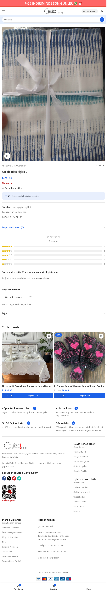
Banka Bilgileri (79, 506)
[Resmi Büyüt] (7, 156)
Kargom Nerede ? (90, 11)
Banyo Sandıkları (80, 456)
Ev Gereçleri (20, 165)
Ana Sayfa (6, 165)
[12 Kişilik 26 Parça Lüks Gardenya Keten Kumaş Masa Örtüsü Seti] (27, 357)
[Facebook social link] (10, 217)
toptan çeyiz (7, 551)
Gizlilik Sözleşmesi (81, 492)
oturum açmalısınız (40, 278)
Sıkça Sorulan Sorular (11, 523)
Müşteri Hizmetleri (10, 537)
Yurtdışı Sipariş (79, 501)
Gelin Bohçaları (80, 466)
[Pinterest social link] (17, 217)
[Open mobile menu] (3, 11)
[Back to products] (100, 165)
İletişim (76, 511)
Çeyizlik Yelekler (80, 471)
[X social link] (13, 217)
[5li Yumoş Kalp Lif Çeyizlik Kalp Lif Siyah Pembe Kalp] (79, 357)
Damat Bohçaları (81, 461)
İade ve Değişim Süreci (12, 532)
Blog (4, 542)
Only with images (13, 297)
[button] (27, 395)
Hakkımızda (78, 482)
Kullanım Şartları (80, 487)
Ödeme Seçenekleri (11, 527)
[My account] (102, 11)
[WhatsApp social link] (20, 217)
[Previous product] (96, 165)
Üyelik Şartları (79, 497)
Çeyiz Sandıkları (80, 447)
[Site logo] (53, 11)
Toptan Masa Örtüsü (11, 561)
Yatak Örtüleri (79, 451)
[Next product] (103, 165)
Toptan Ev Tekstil (10, 556)
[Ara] (102, 19)
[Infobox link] (19, 409)
